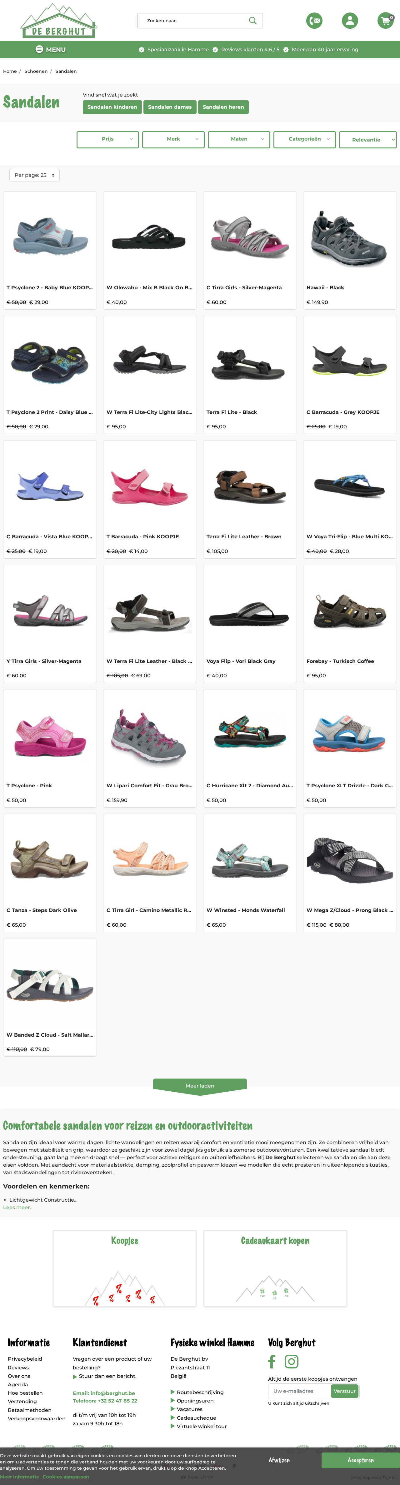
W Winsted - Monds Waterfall (246, 910)
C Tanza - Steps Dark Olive (42, 910)
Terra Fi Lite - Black (232, 412)
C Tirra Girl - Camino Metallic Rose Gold (158, 910)
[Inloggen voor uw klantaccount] (350, 20)
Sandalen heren (223, 107)
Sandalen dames (170, 107)
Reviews (18, 1368)
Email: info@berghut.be (104, 1393)
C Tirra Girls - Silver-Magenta (244, 288)
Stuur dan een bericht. (108, 1376)
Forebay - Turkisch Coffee (340, 661)
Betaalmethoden (30, 1410)
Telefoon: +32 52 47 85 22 (105, 1401)
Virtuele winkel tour (202, 1426)
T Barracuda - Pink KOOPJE (143, 537)
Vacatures (189, 1409)
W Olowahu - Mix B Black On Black (153, 288)
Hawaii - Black (325, 288)
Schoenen (36, 71)
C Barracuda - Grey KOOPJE (343, 412)
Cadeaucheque (196, 1418)
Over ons (19, 1376)
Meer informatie (19, 1477)
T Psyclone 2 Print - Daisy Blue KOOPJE (59, 412)
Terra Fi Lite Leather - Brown (244, 537)
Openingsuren (195, 1401)
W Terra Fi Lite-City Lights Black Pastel (158, 412)
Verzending (22, 1401)
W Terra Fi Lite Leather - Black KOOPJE (158, 661)
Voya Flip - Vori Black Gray (241, 661)
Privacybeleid (25, 1359)
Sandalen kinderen (112, 107)
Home (10, 71)
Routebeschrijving (200, 1392)
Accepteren (361, 1460)
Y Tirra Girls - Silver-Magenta (44, 661)
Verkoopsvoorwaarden (37, 1419)
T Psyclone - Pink (29, 786)
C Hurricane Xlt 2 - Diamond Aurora (253, 786)
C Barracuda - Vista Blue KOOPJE (50, 537)
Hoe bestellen (25, 1393)
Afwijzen (279, 1460)
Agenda (18, 1385)
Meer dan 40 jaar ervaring (325, 49)
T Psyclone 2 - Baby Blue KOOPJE (51, 288)
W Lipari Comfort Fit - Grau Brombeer (156, 786)
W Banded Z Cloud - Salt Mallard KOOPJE (62, 1035)
